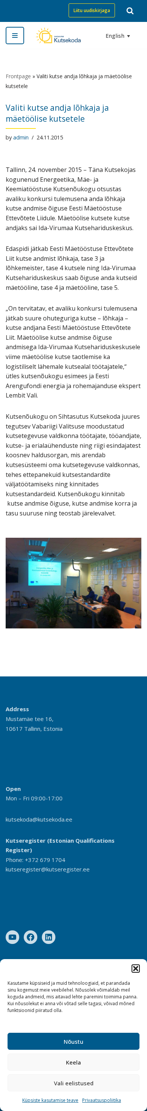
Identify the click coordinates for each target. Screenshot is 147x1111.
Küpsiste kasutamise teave (50, 1100)
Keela (73, 1062)
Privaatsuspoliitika (101, 1100)
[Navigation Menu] (15, 35)
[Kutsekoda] (58, 35)
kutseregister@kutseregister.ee (48, 869)
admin (21, 137)
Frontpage (18, 76)
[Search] (130, 10)
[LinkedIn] (48, 937)
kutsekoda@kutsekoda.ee (39, 819)
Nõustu (73, 1041)
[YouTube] (12, 937)
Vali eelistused (73, 1083)
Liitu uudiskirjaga (92, 10)
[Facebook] (30, 937)
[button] (135, 968)
